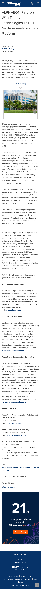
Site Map (28, 579)
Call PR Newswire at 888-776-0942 (21, 568)
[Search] (38, 3)
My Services (19, 562)
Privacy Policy (26, 576)
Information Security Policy (13, 579)
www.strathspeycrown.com (13, 350)
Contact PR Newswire (20, 554)
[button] (20, 101)
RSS (35, 579)
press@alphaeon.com (16, 423)
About (20, 559)
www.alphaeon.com (13, 310)
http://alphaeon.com (10, 487)
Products (20, 557)
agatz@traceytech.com (16, 435)
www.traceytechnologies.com (14, 402)
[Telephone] (32, 3)
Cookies (21, 582)
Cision (24, 585)
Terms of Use (13, 576)
